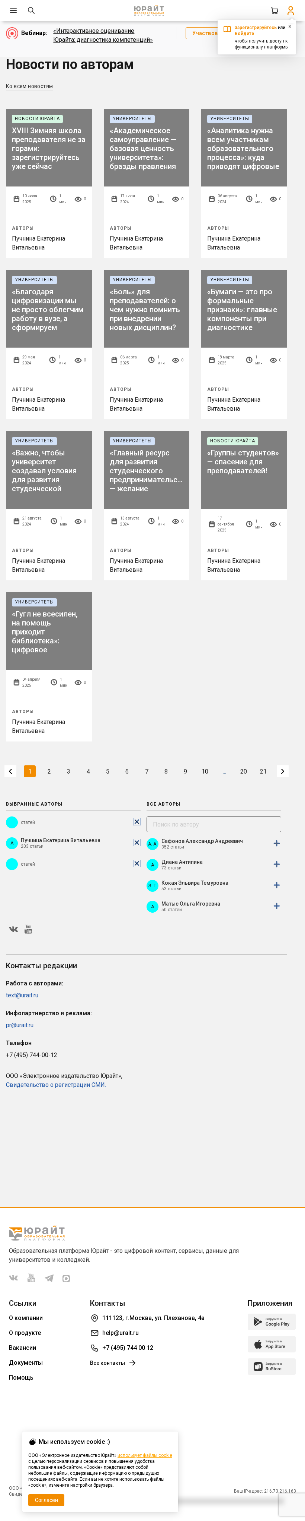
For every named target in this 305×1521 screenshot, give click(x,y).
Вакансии (22, 1347)
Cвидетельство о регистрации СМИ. (56, 1084)
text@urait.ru (22, 995)
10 (205, 771)
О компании (26, 1317)
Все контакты (107, 1363)
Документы (26, 1362)
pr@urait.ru (19, 1025)
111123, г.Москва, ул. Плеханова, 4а (153, 1317)
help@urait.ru (120, 1332)
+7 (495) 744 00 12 (127, 1347)
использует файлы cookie (145, 1455)
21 (263, 771)
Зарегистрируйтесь (256, 27)
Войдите (244, 33)
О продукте (25, 1332)
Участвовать (209, 33)
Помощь (21, 1377)
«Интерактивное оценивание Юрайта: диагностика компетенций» (103, 35)
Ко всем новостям (29, 86)
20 (243, 771)
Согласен (46, 1500)
